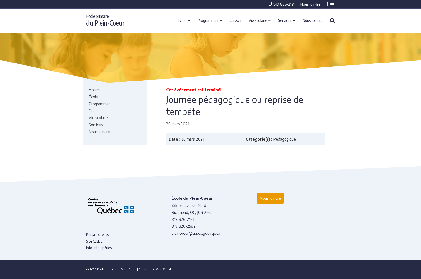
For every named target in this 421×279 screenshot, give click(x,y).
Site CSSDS (94, 241)
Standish (169, 269)
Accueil (94, 89)
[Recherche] (330, 20)
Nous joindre (310, 4)
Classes (235, 20)
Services (284, 20)
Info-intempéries (99, 248)
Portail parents (97, 235)
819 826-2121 (283, 4)
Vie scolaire (258, 20)
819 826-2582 (184, 226)
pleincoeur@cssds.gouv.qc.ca (196, 233)
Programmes (208, 20)
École (182, 20)
